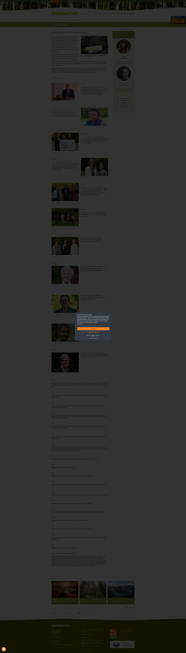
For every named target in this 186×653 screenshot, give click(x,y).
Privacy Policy (94, 338)
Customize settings (93, 332)
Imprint (90, 338)
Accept (93, 328)
